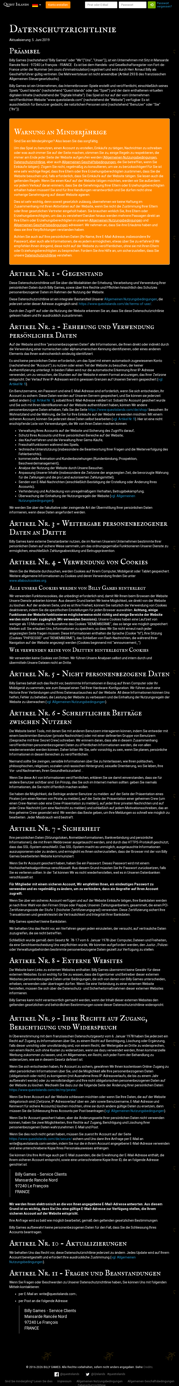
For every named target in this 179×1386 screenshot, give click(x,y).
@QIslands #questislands (107, 1374)
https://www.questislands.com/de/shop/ (118, 410)
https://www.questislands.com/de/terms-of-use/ (115, 304)
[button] (36, 5)
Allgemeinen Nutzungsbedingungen (130, 157)
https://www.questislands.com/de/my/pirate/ (43, 1090)
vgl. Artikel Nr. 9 (42, 400)
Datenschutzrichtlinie (29, 162)
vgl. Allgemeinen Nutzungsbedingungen (76, 702)
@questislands (69, 1374)
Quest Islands (16, 4)
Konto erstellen (58, 5)
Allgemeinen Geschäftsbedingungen (89, 162)
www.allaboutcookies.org (27, 580)
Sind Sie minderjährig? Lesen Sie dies (29, 1381)
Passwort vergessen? (164, 5)
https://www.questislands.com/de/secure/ (40, 1139)
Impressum (64, 1381)
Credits (147, 1367)
